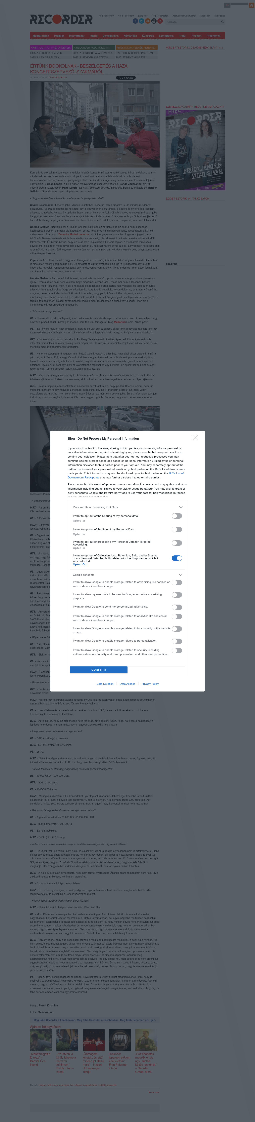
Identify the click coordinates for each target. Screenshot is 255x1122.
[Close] (196, 439)
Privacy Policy (150, 683)
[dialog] (127, 561)
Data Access (127, 683)
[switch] (177, 516)
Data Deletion (105, 683)
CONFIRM (98, 669)
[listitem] (127, 507)
